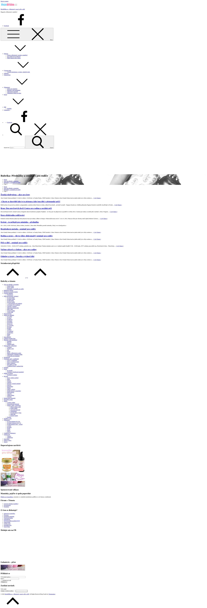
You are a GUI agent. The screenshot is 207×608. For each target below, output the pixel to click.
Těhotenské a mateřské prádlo (14, 354)
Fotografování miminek (13, 404)
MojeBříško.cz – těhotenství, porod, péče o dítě (13, 9)
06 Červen (9, 324)
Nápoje (9, 380)
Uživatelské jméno (5, 577)
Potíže (8, 428)
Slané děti (12, 414)
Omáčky (9, 382)
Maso (8, 379)
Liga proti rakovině (15, 410)
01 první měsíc (11, 297)
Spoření (9, 417)
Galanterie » (7, 110)
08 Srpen (9, 327)
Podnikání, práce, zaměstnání (11, 359)
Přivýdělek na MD (12, 364)
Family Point (10, 286)
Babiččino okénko (8, 290)
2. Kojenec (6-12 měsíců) (13, 305)
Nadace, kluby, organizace (14, 405)
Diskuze (6, 53)
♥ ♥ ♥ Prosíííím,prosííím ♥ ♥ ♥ (12, 521)
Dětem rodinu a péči (15, 407)
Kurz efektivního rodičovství (13, 215)
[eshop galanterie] (13, 486)
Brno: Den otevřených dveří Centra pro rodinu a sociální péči (26, 208)
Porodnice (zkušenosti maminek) (15, 372)
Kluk (8, 335)
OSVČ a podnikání (12, 360)
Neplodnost (10, 294)
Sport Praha (7, 526)
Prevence (6, 515)
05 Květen (9, 322)
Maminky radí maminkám (13, 90)
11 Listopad (10, 331)
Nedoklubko (13, 411)
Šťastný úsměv (14, 415)
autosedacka (7, 519)
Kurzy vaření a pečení (12, 377)
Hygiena (9, 427)
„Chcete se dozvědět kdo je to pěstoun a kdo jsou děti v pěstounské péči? (30, 201)
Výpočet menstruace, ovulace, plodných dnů (18, 72)
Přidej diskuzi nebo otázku (14, 58)
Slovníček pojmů (8, 399)
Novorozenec (7, 505)
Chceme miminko (8, 293)
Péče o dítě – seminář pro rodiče (14, 243)
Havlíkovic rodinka (12, 375)
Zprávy (6, 442)
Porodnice (6, 506)
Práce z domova (11, 363)
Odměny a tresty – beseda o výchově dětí (17, 256)
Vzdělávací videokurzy (10, 433)
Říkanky (9, 343)
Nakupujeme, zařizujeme (10, 345)
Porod (5, 94)
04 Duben (9, 321)
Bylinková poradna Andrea (11, 292)
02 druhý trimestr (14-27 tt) (14, 423)
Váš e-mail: (3, 589)
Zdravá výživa (7, 440)
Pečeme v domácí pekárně (13, 383)
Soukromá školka (8, 518)
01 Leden (9, 316)
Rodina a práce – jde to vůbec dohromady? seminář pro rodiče (27, 236)
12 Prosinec (10, 332)
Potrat (8, 430)
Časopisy (9, 347)
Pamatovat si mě (7, 580)
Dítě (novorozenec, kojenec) (11, 296)
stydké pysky (7, 523)
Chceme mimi (7, 70)
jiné (8, 350)
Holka (8, 334)
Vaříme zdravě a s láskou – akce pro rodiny (19, 249)
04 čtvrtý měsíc (11, 302)
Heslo (2, 578)
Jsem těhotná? (7, 337)
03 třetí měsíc (10, 300)
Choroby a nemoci (12, 306)
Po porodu (9, 370)
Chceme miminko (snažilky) (11, 503)
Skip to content (4, 1)
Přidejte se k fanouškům (7, 497)
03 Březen (9, 319)
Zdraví (9, 431)
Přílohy (9, 388)
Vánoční (9, 394)
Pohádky (9, 108)
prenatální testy (8, 525)
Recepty (6, 376)
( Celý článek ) (97, 198)
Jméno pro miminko (12, 89)
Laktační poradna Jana (9, 338)
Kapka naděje (13, 408)
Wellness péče (10, 344)
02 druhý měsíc (11, 299)
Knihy (8, 351)
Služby (5, 401)
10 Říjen (9, 329)
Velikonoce (10, 437)
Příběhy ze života (8, 373)
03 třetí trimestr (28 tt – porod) (14, 424)
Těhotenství (7, 87)
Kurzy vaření (10, 287)
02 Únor (9, 318)
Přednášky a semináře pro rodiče (15, 289)
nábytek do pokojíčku (9, 513)
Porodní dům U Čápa (15, 412)
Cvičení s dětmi (11, 402)
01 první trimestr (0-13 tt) (13, 421)
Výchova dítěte (11, 310)
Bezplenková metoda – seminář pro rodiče (18, 229)
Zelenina (9, 396)
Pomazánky (10, 386)
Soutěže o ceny (8, 418)
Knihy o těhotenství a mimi (14, 353)
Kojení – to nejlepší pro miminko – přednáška (20, 222)
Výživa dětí (10, 312)
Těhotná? (6, 73)
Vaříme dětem (10, 395)
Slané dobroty (10, 392)
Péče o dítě (10, 309)
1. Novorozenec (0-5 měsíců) (14, 303)
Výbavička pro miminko (13, 356)
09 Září (9, 328)
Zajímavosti (7, 434)
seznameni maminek (9, 516)
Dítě (5, 107)
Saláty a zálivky (11, 389)
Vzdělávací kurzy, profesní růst (15, 366)
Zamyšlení (6, 439)
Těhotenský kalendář (12, 91)
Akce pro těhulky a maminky (11, 284)
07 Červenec (10, 325)
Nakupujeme (7, 75)
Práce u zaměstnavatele (13, 361)
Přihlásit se (4, 582)
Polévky (9, 385)
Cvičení (9, 426)
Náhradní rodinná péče (13, 308)
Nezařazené (7, 357)
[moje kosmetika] (13, 480)
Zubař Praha (7, 522)
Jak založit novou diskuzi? (14, 56)
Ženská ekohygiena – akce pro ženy (15, 195)
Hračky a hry (10, 348)
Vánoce (9, 436)
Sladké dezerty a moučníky (14, 391)
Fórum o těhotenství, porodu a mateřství (17, 55)
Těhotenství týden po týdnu (14, 93)
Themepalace (52, 594)
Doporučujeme (7, 313)
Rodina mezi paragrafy (10, 398)
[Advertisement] (103, 161)
